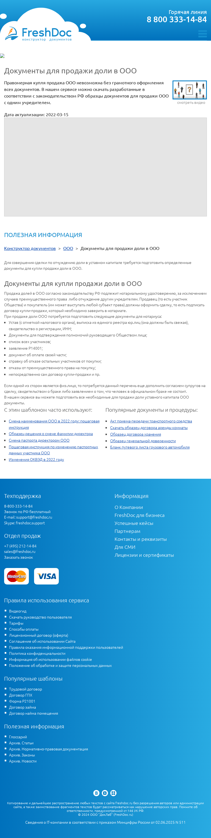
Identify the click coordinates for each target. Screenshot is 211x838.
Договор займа (22, 707)
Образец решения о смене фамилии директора (51, 433)
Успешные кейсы (134, 523)
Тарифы (16, 623)
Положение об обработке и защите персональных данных (60, 665)
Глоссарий (18, 736)
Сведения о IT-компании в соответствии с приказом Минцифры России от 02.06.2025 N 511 (105, 822)
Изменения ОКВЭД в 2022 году (36, 459)
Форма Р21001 (22, 701)
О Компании (129, 507)
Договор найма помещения (33, 713)
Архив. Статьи (21, 742)
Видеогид (17, 611)
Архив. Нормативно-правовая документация (48, 748)
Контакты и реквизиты (141, 539)
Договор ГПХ (20, 695)
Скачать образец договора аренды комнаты (149, 427)
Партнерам (127, 531)
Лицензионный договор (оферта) (38, 635)
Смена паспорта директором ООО (39, 440)
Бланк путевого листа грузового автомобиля (150, 447)
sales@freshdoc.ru (19, 551)
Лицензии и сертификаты (144, 555)
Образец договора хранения (135, 434)
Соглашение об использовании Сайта (42, 641)
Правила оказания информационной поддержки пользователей (66, 647)
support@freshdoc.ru (34, 517)
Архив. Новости (23, 761)
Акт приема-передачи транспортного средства (151, 421)
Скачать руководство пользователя (40, 617)
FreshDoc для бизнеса (140, 515)
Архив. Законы (22, 755)
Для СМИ (125, 547)
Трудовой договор (25, 689)
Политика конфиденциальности (37, 653)
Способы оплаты (23, 629)
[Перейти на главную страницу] (38, 33)
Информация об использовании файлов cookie (50, 659)
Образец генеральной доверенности (143, 440)
